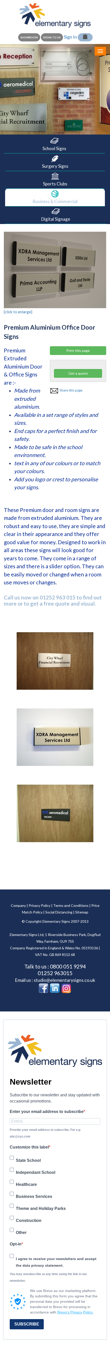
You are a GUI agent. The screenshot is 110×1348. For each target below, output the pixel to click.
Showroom (29, 37)
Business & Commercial (55, 201)
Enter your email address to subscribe (47, 1111)
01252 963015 (55, 973)
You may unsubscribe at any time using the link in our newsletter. (48, 1277)
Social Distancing (58, 912)
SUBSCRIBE (26, 1324)
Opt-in (15, 1244)
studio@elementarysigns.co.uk (64, 980)
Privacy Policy (39, 905)
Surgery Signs (55, 166)
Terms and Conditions (71, 905)
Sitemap (81, 912)
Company (18, 905)
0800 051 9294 (68, 966)
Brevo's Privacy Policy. (75, 1312)
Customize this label (29, 1147)
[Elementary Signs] (55, 14)
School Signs (54, 148)
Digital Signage (55, 219)
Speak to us (52, 37)
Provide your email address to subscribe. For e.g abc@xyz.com (45, 1133)
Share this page (70, 390)
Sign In (70, 36)
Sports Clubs (55, 183)
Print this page (78, 350)
